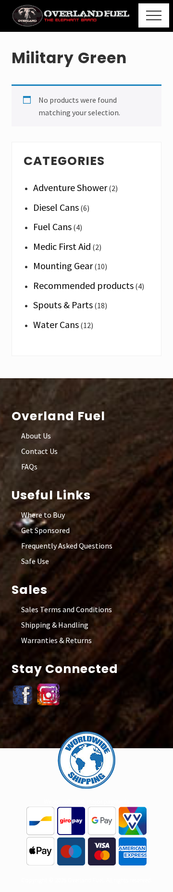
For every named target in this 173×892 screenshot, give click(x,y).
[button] (153, 15)
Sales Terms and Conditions (66, 609)
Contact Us (39, 451)
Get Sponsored (45, 530)
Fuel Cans (52, 226)
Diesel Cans (56, 207)
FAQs (29, 466)
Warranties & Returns (56, 640)
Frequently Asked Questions (66, 545)
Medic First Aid (62, 246)
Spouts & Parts (63, 305)
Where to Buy (43, 515)
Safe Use (35, 561)
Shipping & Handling (54, 625)
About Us (36, 435)
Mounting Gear (63, 266)
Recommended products (83, 285)
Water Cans (56, 324)
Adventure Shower (70, 187)
